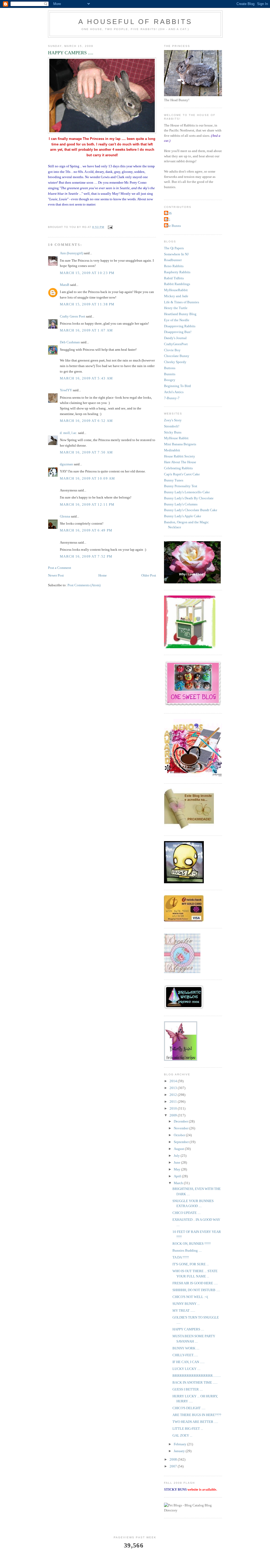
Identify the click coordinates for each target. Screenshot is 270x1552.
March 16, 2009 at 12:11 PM (87, 504)
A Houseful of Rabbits (135, 22)
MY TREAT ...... (183, 1310)
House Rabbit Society (179, 456)
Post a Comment (59, 568)
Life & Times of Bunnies (181, 302)
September (182, 1142)
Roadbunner (173, 260)
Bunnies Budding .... (187, 1250)
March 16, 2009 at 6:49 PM (86, 530)
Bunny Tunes (173, 480)
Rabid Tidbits (174, 278)
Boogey (169, 380)
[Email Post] (109, 227)
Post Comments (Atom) (84, 585)
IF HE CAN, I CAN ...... (188, 1362)
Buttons (169, 368)
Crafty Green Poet (72, 316)
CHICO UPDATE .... (186, 1213)
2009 (174, 1115)
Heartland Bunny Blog (180, 314)
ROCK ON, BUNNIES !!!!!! (191, 1244)
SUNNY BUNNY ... (186, 1304)
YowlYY (66, 390)
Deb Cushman (70, 342)
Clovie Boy (172, 350)
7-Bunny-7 (172, 398)
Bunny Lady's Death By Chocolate (189, 498)
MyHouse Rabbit (176, 438)
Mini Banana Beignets (180, 444)
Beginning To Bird (177, 386)
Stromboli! (171, 426)
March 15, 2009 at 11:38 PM (87, 304)
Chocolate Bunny (176, 356)
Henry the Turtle (175, 308)
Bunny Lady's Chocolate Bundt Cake (190, 510)
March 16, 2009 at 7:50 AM (86, 452)
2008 (174, 1459)
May (177, 1169)
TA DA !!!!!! (180, 1257)
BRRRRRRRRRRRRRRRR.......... (196, 1376)
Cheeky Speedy (175, 362)
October (180, 1135)
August (179, 1149)
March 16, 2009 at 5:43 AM (86, 378)
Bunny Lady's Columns (180, 504)
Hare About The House (180, 462)
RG (167, 220)
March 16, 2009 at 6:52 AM (86, 421)
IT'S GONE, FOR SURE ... (190, 1264)
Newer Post (56, 575)
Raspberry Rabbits (177, 272)
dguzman (66, 464)
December (181, 1121)
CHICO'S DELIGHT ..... (188, 1408)
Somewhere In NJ (176, 254)
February (180, 1444)
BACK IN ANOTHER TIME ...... (195, 1382)
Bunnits (169, 374)
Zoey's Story (173, 420)
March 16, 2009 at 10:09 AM (87, 478)
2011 (174, 1102)
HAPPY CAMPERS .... (188, 1329)
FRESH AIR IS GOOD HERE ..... (195, 1283)
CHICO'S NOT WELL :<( (190, 1297)
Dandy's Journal (175, 338)
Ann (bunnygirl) (71, 253)
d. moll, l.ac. (68, 433)
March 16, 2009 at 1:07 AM (86, 330)
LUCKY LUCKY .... (186, 1369)
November (181, 1128)
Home (102, 575)
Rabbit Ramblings (177, 284)
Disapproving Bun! (177, 332)
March (179, 1183)
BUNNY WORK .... (185, 1348)
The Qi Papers (174, 248)
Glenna (65, 516)
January (180, 1451)
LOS (168, 213)
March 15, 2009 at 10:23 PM (87, 273)
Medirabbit (172, 450)
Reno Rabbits (174, 266)
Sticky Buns (172, 432)
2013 (174, 1088)
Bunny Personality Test (180, 486)
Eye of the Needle (176, 320)
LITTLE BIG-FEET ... (187, 1429)
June (177, 1162)
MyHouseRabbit (176, 290)
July (177, 1156)
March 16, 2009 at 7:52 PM (86, 556)
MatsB (64, 285)
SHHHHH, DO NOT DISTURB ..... (196, 1290)
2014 (174, 1081)
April (178, 1176)
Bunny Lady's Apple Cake (182, 516)
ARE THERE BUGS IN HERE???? (196, 1415)
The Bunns (173, 226)
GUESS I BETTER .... (187, 1389)
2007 (174, 1466)
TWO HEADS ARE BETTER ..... (195, 1422)
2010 (174, 1108)
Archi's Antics (174, 392)
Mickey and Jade (176, 296)
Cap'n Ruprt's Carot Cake (182, 474)
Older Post (148, 575)
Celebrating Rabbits (178, 468)
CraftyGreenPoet (176, 344)
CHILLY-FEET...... (185, 1355)
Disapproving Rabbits (179, 326)
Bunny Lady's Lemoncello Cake (187, 492)
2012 (174, 1095)
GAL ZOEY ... (182, 1435)
